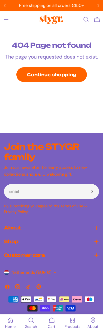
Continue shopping (51, 74)
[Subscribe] (92, 191)
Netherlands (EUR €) (31, 272)
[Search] (86, 19)
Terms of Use (71, 206)
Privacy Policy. (16, 211)
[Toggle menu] (6, 19)
